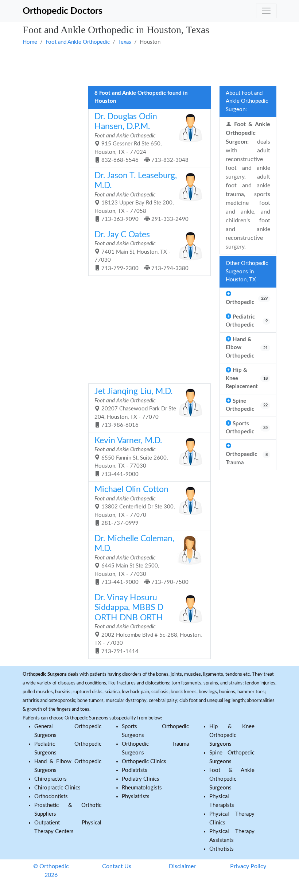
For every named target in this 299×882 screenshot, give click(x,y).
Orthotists (221, 849)
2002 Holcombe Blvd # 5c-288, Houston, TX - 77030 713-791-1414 (148, 624)
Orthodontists (51, 796)
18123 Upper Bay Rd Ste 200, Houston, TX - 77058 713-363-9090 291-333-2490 (141, 197)
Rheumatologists (142, 788)
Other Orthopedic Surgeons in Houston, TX (247, 271)
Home (30, 42)
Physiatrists (136, 796)
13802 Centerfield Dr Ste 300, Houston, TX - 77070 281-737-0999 (134, 505)
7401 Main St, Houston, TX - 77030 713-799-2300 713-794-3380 (141, 251)
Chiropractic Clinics (57, 788)
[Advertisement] (149, 64)
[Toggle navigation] (266, 11)
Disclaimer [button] (182, 866)
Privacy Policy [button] (248, 866)
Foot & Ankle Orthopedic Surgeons (232, 779)
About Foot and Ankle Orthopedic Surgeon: (247, 101)
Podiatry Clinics (140, 779)
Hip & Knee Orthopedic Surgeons (232, 735)
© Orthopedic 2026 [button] (51, 870)
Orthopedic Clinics (144, 761)
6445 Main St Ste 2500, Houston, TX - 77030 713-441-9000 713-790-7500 (141, 560)
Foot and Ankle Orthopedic (78, 42)
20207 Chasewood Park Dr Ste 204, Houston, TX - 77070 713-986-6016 (135, 407)
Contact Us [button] (116, 866)
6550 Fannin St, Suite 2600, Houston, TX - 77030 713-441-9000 (131, 457)
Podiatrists (134, 770)
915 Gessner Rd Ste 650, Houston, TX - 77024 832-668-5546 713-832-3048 (141, 138)
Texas (124, 42)
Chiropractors (50, 779)
